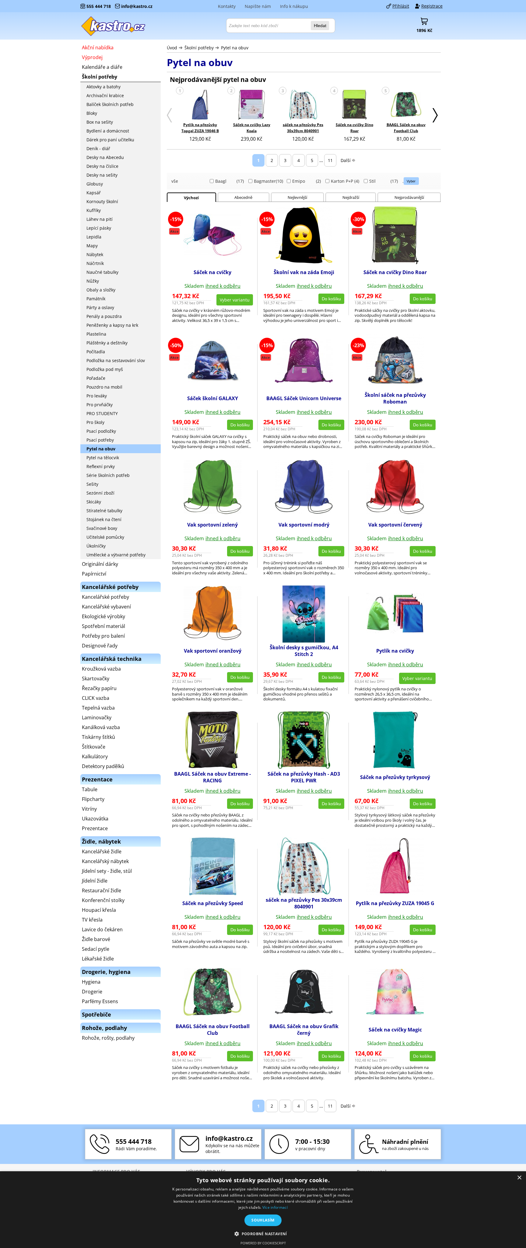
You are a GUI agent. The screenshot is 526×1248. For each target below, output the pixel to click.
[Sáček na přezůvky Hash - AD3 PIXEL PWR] (303, 767)
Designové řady (99, 645)
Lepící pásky (98, 228)
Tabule (89, 789)
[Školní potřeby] (113, 26)
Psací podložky (101, 431)
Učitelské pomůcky (105, 537)
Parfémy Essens (100, 1001)
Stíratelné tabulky (104, 510)
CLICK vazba (95, 698)
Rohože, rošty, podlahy (108, 1038)
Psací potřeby (100, 440)
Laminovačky (96, 717)
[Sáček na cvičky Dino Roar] (354, 105)
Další (346, 160)
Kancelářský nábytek (105, 861)
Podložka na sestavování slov (115, 360)
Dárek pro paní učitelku (110, 140)
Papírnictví (94, 573)
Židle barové (96, 939)
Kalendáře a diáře (102, 67)
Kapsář (93, 193)
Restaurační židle (101, 890)
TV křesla (92, 919)
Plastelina (96, 334)
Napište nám (258, 6)
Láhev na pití (99, 219)
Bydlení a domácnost (107, 131)
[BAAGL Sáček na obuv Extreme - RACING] (212, 767)
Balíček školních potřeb (110, 104)
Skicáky (93, 502)
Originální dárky (100, 564)
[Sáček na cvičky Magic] (395, 1013)
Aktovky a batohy (103, 87)
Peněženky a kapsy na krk (112, 325)
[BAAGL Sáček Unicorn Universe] (304, 381)
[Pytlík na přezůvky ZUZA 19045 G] (395, 893)
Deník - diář (98, 148)
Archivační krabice (105, 95)
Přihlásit (400, 6)
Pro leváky (96, 396)
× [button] (519, 1178)
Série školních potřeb (108, 475)
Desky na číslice (102, 166)
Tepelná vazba (98, 707)
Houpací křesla (99, 910)
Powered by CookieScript (263, 1243)
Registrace (432, 6)
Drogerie (92, 991)
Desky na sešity (101, 175)
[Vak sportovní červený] (395, 512)
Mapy (92, 246)
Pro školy (95, 422)
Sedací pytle (95, 949)
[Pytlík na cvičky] (395, 631)
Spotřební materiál (103, 626)
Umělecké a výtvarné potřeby (116, 555)
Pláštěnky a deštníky (107, 343)
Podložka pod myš (104, 369)
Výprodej (92, 57)
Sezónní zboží (100, 493)
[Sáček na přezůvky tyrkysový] (395, 767)
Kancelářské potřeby (105, 597)
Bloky (91, 113)
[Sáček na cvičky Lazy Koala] (251, 105)
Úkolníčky (96, 546)
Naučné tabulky (102, 272)
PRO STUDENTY (102, 413)
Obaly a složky (100, 290)
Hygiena (91, 981)
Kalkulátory (95, 756)
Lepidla (93, 237)
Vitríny (89, 809)
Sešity (92, 484)
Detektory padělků (103, 766)
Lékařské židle (98, 958)
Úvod (172, 48)
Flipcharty (93, 799)
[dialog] (263, 1209)
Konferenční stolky (103, 900)
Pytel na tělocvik (102, 457)
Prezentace (95, 828)
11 (330, 160)
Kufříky (93, 210)
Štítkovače (93, 746)
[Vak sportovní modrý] (304, 512)
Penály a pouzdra (104, 316)
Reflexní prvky (100, 466)
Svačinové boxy (101, 528)
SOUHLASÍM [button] (263, 1220)
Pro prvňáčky (99, 404)
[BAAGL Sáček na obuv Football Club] (406, 105)
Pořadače (95, 378)
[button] (263, 1233)
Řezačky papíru (99, 688)
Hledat (320, 25)
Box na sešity (99, 122)
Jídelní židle (94, 880)
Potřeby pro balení (103, 636)
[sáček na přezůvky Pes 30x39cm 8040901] (303, 105)
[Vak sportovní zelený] (212, 512)
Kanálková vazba (101, 727)
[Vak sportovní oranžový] (212, 638)
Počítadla (95, 351)
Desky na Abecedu (105, 157)
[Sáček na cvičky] (212, 253)
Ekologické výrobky (103, 616)
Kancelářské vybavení (106, 606)
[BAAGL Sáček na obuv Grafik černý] (304, 1012)
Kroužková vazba (101, 668)
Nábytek (94, 254)
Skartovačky (95, 678)
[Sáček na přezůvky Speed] (212, 893)
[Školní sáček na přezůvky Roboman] (395, 385)
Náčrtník (95, 263)
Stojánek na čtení (103, 519)
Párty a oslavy (100, 307)
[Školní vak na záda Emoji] (303, 262)
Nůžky (92, 281)
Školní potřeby (199, 48)
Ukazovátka (95, 818)
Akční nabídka (98, 47)
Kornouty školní (102, 201)
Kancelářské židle (101, 851)
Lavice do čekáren (102, 929)
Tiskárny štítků (98, 737)
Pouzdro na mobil (104, 387)
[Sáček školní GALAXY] (212, 380)
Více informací (275, 1207)
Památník (95, 298)
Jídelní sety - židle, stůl (107, 871)
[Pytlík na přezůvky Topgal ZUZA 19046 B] (200, 105)
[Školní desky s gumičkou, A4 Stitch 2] (303, 641)
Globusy (94, 184)
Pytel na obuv (234, 48)
